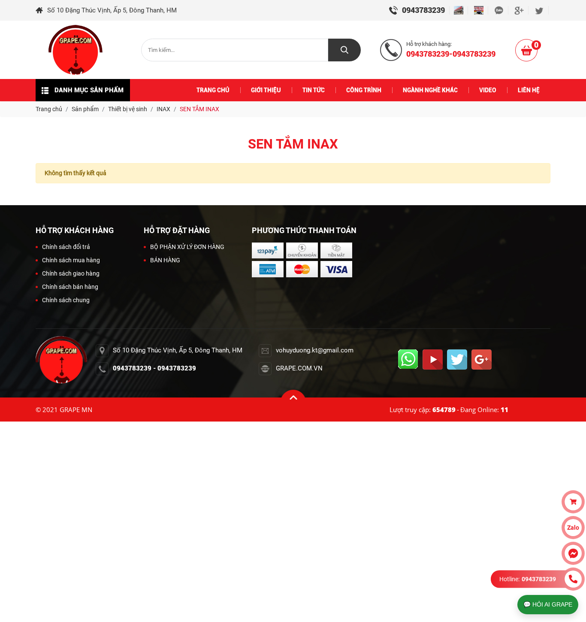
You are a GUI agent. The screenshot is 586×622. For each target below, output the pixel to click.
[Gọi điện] (573, 579)
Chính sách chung (66, 300)
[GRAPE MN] (75, 50)
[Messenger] (573, 553)
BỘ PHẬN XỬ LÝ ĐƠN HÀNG (187, 246)
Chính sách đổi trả (66, 246)
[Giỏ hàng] (573, 501)
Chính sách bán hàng (70, 286)
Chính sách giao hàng (71, 273)
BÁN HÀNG (165, 260)
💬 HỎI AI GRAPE (547, 604)
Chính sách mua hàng (71, 260)
